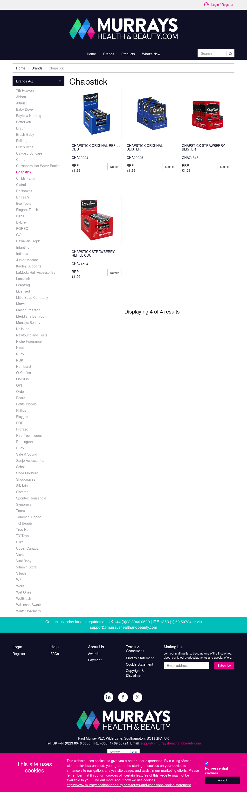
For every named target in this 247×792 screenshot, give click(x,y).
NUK (19, 360)
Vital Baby (23, 560)
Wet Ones (23, 592)
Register (19, 653)
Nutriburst (23, 366)
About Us (96, 647)
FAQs (54, 653)
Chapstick (23, 172)
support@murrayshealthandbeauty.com (123, 627)
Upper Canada (27, 548)
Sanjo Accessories (30, 460)
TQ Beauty (24, 523)
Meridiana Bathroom (31, 316)
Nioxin (21, 347)
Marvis (21, 303)
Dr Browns (24, 190)
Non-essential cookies (216, 770)
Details (114, 166)
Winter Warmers (28, 610)
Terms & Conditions (135, 649)
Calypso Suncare (29, 153)
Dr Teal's (23, 197)
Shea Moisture (27, 473)
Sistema (22, 491)
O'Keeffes (23, 372)
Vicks (20, 554)
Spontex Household (31, 498)
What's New (151, 53)
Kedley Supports (28, 266)
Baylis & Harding (28, 115)
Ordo (20, 391)
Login (17, 647)
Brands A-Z (25, 81)
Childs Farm (25, 178)
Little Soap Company (32, 297)
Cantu (20, 159)
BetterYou (23, 121)
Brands (37, 68)
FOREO (22, 228)
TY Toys (22, 535)
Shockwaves (25, 479)
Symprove (24, 504)
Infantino (22, 247)
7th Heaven (25, 90)
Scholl (20, 466)
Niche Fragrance (29, 341)
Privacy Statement (140, 657)
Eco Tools (23, 203)
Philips (21, 410)
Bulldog (21, 140)
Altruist (21, 103)
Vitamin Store (26, 567)
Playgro (22, 416)
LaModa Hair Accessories (35, 272)
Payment (95, 659)
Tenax (21, 510)
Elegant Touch (27, 209)
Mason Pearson (28, 309)
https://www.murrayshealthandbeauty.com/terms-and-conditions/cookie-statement (129, 784)
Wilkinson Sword (28, 604)
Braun (20, 128)
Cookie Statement (139, 664)
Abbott (21, 96)
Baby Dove (24, 109)
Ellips (20, 215)
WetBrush (23, 598)
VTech (21, 573)
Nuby (20, 353)
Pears (20, 397)
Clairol (21, 184)
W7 (18, 579)
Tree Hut (22, 529)
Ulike (20, 541)
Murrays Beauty (28, 322)
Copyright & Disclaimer (135, 673)
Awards (93, 653)
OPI (19, 385)
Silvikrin (22, 485)
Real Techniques (29, 435)
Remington (24, 441)
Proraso (22, 429)
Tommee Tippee (28, 516)
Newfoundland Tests (31, 335)
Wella (20, 585)
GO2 (19, 234)
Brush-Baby (25, 134)
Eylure (21, 222)
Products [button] (128, 53)
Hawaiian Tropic (28, 241)
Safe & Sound (26, 454)
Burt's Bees (25, 146)
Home (91, 53)
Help (54, 647)
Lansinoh (23, 278)
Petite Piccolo (26, 404)
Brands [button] (108, 53)
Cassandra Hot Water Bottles (38, 165)
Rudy (20, 447)
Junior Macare (27, 259)
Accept (222, 780)
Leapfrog (23, 284)
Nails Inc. (23, 328)
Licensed (23, 291)
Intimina (22, 253)
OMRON (22, 378)
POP (19, 422)
